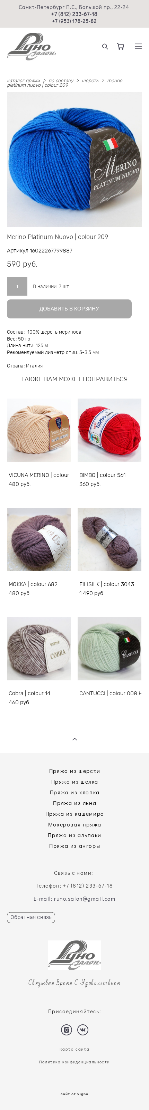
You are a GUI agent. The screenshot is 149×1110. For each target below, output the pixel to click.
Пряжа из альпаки (75, 835)
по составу (61, 80)
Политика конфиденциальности (74, 1061)
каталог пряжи (23, 80)
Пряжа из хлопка (75, 792)
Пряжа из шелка (74, 781)
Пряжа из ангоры (74, 845)
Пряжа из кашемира (74, 813)
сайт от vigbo (74, 1094)
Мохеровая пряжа (75, 824)
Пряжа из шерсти (74, 770)
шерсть (90, 80)
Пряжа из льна (74, 802)
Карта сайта (75, 1049)
